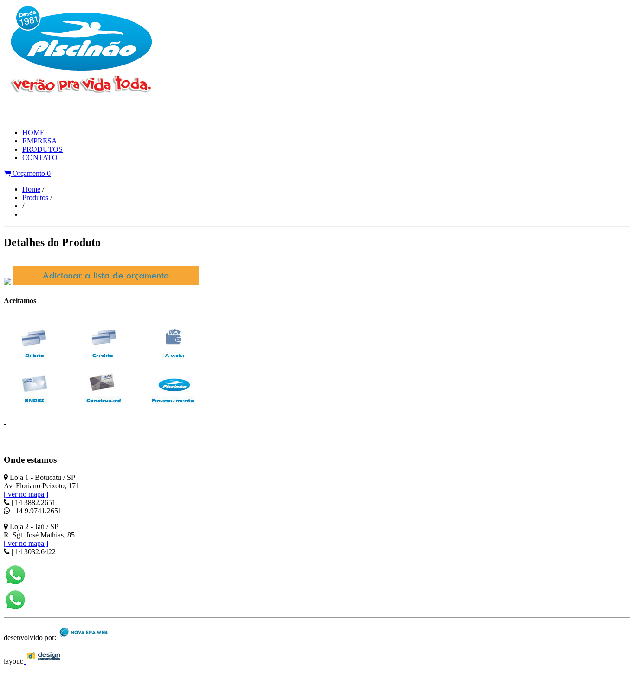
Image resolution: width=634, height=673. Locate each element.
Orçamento (31, 173)
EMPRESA (39, 141)
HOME (33, 132)
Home (31, 189)
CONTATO (40, 158)
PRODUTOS (42, 149)
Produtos (35, 197)
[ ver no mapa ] (26, 494)
